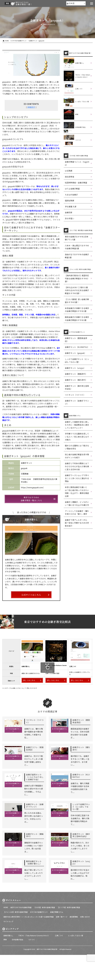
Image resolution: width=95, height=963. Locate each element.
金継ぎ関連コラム (56, 912)
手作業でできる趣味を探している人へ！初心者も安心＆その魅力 (77, 436)
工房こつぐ (59, 935)
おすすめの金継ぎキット (39, 912)
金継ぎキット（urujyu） (75, 368)
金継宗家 (68, 212)
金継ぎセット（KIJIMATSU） (77, 347)
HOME (5, 907)
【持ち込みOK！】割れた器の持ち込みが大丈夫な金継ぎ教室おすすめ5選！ (77, 290)
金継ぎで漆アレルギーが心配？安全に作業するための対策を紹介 (77, 523)
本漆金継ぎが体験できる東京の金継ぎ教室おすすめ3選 (77, 310)
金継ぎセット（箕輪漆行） (76, 373)
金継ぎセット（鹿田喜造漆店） (76, 340)
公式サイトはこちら (31, 594)
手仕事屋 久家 (70, 206)
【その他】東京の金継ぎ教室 (44, 907)
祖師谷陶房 (69, 200)
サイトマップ (8, 921)
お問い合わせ (85, 917)
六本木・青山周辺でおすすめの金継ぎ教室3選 (77, 247)
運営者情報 (74, 917)
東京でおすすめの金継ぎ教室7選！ (47, 949)
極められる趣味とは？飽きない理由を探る (77, 447)
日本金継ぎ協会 (17, 939)
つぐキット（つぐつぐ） (75, 394)
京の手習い (69, 218)
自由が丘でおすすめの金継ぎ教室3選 (77, 256)
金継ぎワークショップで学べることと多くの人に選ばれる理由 (77, 478)
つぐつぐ (31, 939)
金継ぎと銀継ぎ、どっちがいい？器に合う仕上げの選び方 (77, 503)
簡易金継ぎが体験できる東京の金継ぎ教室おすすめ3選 (77, 318)
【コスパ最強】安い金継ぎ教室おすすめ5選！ (77, 301)
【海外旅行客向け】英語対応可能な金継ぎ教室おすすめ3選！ (77, 278)
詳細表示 (31, 107)
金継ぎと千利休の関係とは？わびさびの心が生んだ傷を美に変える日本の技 (77, 466)
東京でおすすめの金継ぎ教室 (21, 907)
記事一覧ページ (61, 917)
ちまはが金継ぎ (71, 194)
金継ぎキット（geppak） (75, 353)
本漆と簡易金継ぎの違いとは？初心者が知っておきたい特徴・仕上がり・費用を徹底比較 (77, 491)
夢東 (5, 939)
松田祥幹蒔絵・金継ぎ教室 (76, 182)
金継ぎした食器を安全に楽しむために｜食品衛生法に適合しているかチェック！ (77, 424)
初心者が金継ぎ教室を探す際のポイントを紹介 (77, 456)
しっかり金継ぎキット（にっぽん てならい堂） (77, 360)
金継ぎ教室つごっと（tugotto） (77, 163)
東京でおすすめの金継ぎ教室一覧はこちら (31, 499)
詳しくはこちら (29, 680)
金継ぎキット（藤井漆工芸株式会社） (77, 387)
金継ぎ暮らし (8, 935)
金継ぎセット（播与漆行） (76, 379)
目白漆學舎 (69, 176)
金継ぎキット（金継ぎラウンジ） (77, 402)
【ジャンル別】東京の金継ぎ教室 (15, 912)
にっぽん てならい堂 (75, 935)
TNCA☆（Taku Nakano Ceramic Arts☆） (34, 935)
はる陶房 (68, 170)
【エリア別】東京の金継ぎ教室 (68, 907)
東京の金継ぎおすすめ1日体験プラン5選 (76, 238)
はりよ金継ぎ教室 (72, 188)
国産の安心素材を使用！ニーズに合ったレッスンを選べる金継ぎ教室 (28, 917)
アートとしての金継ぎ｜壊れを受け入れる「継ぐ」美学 (77, 512)
